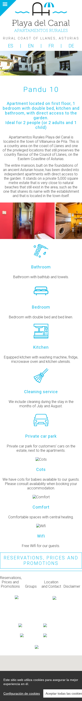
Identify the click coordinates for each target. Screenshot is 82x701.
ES (11, 46)
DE (71, 46)
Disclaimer (72, 586)
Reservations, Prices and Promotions (41, 560)
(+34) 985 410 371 (41, 620)
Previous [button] (9, 220)
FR (52, 46)
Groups (31, 586)
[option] (28, 221)
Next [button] (72, 220)
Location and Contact (51, 584)
